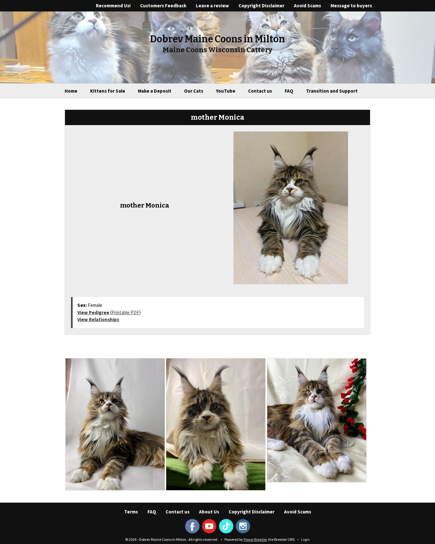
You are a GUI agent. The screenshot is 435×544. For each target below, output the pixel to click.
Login (305, 539)
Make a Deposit (154, 91)
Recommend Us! (113, 6)
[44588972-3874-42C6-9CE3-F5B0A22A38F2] (115, 424)
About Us (209, 512)
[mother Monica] (290, 207)
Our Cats (193, 91)
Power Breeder (255, 539)
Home (71, 91)
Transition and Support (332, 91)
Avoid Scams (307, 6)
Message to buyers (351, 6)
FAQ (289, 91)
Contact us (260, 91)
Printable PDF (125, 312)
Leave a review (212, 6)
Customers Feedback (163, 6)
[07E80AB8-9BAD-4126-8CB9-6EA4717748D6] (215, 424)
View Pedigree (93, 312)
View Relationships (98, 319)
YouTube (225, 91)
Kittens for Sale (107, 91)
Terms (131, 512)
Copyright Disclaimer (261, 6)
